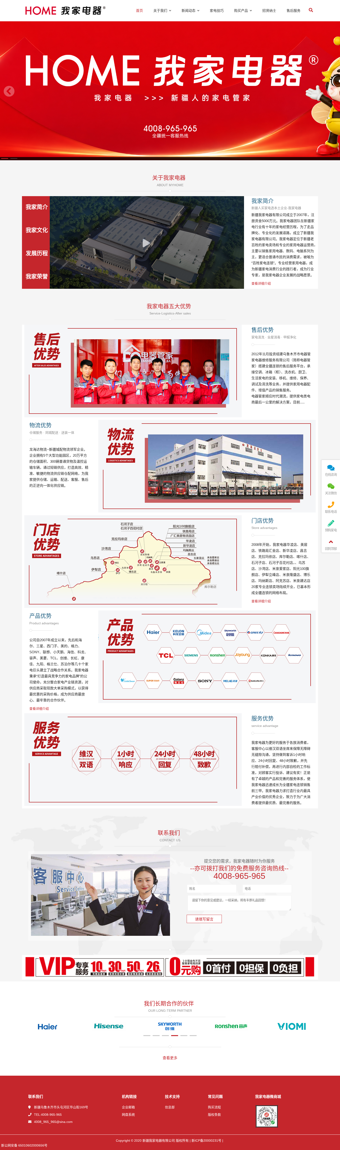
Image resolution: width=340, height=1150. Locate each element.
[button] (4, 158)
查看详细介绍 (261, 283)
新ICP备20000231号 (206, 1140)
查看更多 (170, 1058)
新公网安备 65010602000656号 (24, 1145)
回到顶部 (331, 548)
